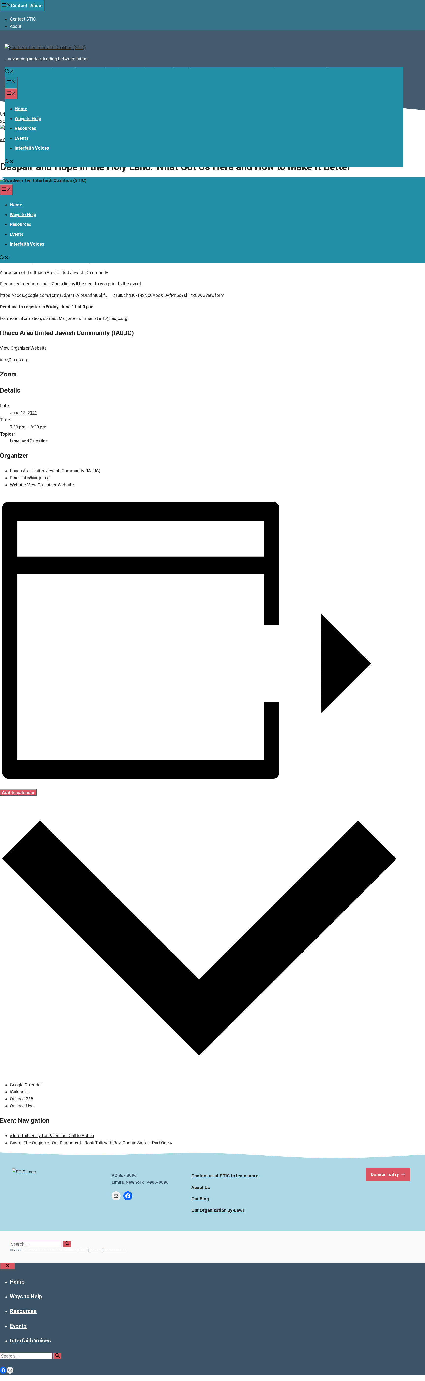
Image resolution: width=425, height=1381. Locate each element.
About (15, 26)
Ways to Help (28, 118)
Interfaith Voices (32, 148)
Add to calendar (18, 792)
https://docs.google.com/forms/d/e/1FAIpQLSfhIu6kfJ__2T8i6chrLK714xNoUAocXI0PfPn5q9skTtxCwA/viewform (112, 295)
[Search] (67, 1244)
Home (21, 108)
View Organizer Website (23, 348)
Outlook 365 (21, 1098)
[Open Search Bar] (9, 71)
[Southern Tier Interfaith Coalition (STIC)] (43, 180)
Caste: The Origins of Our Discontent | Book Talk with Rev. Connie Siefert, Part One (91, 1142)
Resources (25, 128)
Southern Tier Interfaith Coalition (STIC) (55, 1250)
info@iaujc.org (113, 318)
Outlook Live (22, 1105)
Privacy (96, 1250)
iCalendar (19, 1091)
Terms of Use (115, 1250)
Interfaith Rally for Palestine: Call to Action (52, 1135)
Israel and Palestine (29, 440)
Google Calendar (26, 1084)
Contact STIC (23, 19)
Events (21, 138)
